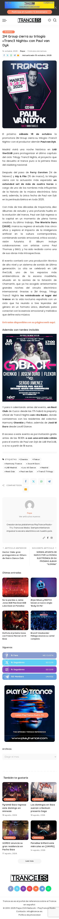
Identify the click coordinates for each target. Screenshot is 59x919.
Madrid (45, 467)
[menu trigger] (5, 20)
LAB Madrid (11, 467)
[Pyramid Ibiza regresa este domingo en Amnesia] (15, 792)
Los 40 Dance (29, 467)
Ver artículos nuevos (29, 516)
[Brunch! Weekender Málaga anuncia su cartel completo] (44, 620)
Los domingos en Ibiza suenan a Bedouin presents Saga (43, 807)
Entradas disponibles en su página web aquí (28, 322)
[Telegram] (14, 55)
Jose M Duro (34, 464)
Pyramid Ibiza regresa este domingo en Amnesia (14, 807)
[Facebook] (4, 55)
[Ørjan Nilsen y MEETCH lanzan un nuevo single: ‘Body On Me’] (44, 587)
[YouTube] (29, 888)
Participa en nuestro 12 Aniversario (29, 12)
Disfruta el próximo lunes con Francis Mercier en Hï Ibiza (14, 636)
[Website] (44, 538)
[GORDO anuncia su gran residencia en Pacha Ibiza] (15, 830)
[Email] (18, 55)
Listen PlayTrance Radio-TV (29, 715)
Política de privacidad (29, 914)
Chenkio (24, 459)
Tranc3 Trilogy (45, 471)
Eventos (8, 32)
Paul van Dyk (27, 471)
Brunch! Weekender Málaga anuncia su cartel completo (42, 636)
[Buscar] (55, 20)
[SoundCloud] (36, 888)
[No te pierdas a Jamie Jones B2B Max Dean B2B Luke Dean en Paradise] (15, 587)
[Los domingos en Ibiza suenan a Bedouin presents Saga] (44, 792)
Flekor (37, 459)
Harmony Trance (14, 464)
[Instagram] (51, 538)
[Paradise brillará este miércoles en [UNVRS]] (44, 830)
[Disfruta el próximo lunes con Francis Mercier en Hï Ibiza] (15, 620)
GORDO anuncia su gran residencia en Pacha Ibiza (12, 846)
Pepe (22, 51)
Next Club (10, 471)
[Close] (55, 7)
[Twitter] (7, 55)
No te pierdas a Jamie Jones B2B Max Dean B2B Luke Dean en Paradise (14, 603)
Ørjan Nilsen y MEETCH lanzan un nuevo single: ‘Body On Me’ (42, 603)
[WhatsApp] (11, 55)
